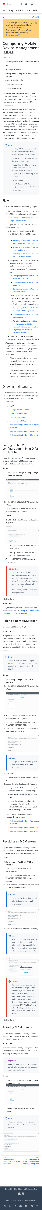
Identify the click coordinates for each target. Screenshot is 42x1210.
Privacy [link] (13, 1200)
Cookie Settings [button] (30, 1200)
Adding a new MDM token (14, 80)
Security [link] (20, 1200)
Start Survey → (12, 35)
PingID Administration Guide (23, 10)
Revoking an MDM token (14, 84)
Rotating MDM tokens (13, 88)
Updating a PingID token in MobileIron (24, 431)
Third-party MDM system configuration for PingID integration (31, 1161)
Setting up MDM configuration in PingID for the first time (22, 75)
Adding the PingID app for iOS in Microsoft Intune (25, 324)
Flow (7, 66)
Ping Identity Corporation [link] (27, 1189)
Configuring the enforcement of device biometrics (11, 1161)
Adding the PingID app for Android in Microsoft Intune (25, 330)
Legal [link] (7, 1200)
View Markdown (36, 17)
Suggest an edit (33, 17)
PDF (38, 17)
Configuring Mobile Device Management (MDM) (22, 62)
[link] (4, 4)
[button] (32, 4)
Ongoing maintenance (13, 70)
